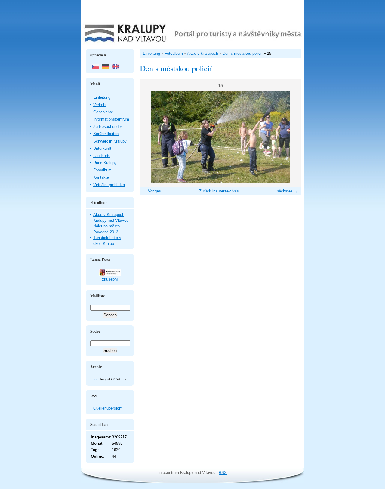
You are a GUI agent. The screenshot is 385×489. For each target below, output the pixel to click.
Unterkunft (102, 148)
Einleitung (101, 97)
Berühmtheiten (106, 133)
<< (95, 379)
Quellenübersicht (107, 408)
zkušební (110, 279)
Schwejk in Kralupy (110, 141)
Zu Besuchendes (108, 126)
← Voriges (152, 191)
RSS (223, 472)
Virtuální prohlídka (109, 185)
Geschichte (103, 112)
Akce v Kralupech (108, 214)
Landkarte (101, 155)
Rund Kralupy (105, 163)
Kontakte (101, 177)
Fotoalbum (102, 170)
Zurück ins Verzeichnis (219, 191)
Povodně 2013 (105, 232)
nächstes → (287, 191)
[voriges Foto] (149, 137)
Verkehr (99, 105)
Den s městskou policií (243, 53)
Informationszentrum (111, 119)
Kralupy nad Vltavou (110, 220)
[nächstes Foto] (291, 137)
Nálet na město (106, 226)
